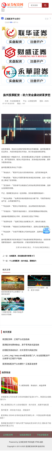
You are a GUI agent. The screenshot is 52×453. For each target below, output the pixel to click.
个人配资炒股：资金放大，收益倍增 (32, 385)
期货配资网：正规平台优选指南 (16, 339)
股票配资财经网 (31, 446)
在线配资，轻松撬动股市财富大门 (22, 255)
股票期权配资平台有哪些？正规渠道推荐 (19, 363)
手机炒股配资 (42, 434)
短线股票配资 (25, 434)
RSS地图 (31, 442)
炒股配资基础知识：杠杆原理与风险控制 (19, 350)
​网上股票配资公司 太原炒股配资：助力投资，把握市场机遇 (25, 404)
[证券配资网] (12, 5)
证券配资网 (8, 434)
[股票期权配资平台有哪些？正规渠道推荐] (12, 282)
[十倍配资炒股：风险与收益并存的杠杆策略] (12, 303)
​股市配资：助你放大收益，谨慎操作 (15, 410)
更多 (47, 18)
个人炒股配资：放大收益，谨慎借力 (22, 260)
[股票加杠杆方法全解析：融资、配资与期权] (39, 280)
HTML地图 (39, 442)
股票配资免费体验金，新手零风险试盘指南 (20, 344)
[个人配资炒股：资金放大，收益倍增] (9, 385)
